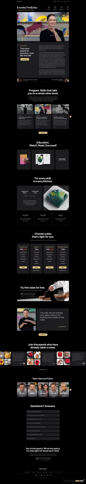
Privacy (60, 472)
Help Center (51, 472)
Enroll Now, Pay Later (36, 270)
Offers (62, 1)
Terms (56, 472)
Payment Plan (38, 472)
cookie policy (72, 481)
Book (58, 1)
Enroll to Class (24, 59)
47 (48, 7)
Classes (55, 1)
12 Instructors (49, 254)
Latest (65, 1)
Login (68, 1)
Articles (33, 472)
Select (23, 267)
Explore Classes (27, 472)
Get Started (43, 132)
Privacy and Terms (47, 460)
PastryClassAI (45, 472)
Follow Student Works (43, 369)
